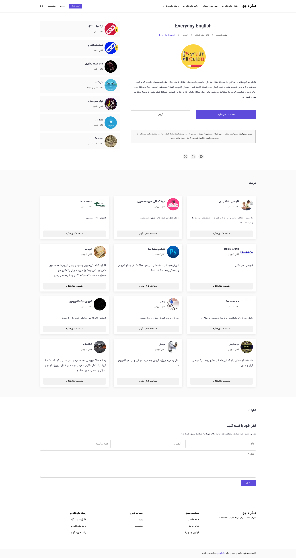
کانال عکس (98, 106)
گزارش (160, 114)
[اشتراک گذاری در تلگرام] (201, 156)
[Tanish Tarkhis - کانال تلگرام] (246, 252)
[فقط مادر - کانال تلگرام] (111, 123)
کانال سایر (98, 32)
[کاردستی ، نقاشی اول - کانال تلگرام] (246, 204)
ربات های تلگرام (190, 6)
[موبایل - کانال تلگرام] (173, 347)
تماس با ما (194, 526)
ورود (62, 6)
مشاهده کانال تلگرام (226, 114)
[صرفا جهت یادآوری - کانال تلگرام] (111, 67)
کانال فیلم (98, 125)
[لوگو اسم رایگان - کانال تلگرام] (111, 104)
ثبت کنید (76, 6)
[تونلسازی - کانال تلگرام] (100, 347)
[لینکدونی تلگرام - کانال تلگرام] (111, 48)
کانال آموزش (233, 207)
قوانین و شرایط (192, 533)
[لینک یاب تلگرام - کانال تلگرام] (111, 29)
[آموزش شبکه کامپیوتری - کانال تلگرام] (100, 304)
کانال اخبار (98, 69)
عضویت (52, 6)
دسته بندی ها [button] (172, 6)
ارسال (248, 483)
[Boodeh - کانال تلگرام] (111, 141)
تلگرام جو (249, 513)
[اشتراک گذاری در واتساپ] (193, 156)
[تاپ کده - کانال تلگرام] (111, 85)
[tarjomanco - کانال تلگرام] (100, 204)
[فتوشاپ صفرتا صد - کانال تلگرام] (173, 252)
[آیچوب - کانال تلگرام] (100, 252)
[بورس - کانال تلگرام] (173, 304)
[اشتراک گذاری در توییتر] (185, 156)
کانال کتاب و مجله (95, 88)
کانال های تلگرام (230, 6)
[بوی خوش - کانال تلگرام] (246, 347)
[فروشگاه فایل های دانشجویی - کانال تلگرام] (173, 204)
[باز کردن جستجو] (41, 6)
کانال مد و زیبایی (95, 144)
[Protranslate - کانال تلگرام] (246, 304)
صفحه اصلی (193, 520)
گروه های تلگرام (210, 6)
